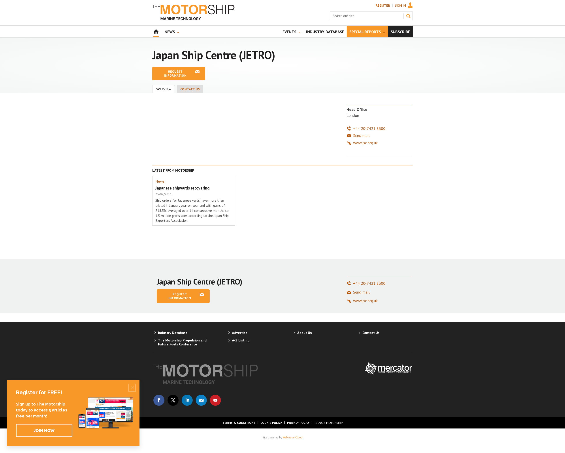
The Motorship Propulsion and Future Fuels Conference (182, 342)
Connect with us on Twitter (173, 400)
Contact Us (190, 89)
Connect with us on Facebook (159, 400)
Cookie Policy (271, 423)
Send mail (361, 135)
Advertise (239, 332)
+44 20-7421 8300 (369, 128)
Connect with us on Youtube (215, 400)
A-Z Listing (240, 340)
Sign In (400, 5)
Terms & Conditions (238, 423)
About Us (304, 332)
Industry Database (173, 332)
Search (408, 15)
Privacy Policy (298, 423)
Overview (163, 89)
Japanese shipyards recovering (182, 188)
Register (383, 5)
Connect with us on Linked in (187, 400)
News (159, 181)
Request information (175, 74)
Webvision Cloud (292, 437)
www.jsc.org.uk (365, 142)
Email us (201, 400)
